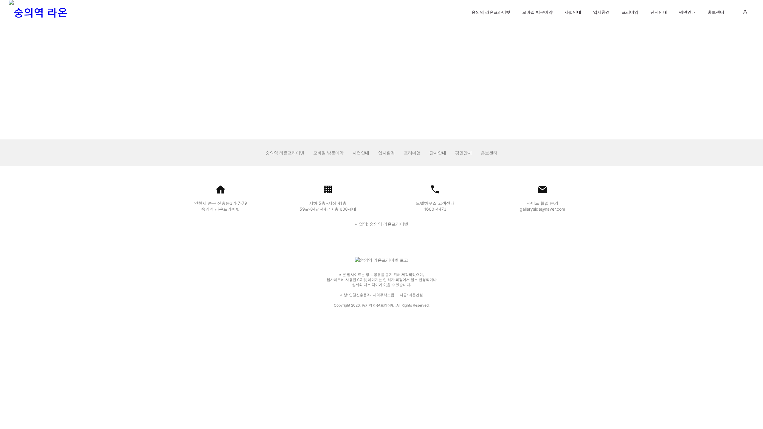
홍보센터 (716, 12)
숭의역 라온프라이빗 (491, 12)
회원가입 (428, 104)
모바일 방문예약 (537, 12)
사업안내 (573, 12)
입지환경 (601, 12)
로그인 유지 (341, 88)
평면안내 (687, 12)
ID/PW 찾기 (407, 104)
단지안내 (658, 12)
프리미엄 (630, 12)
